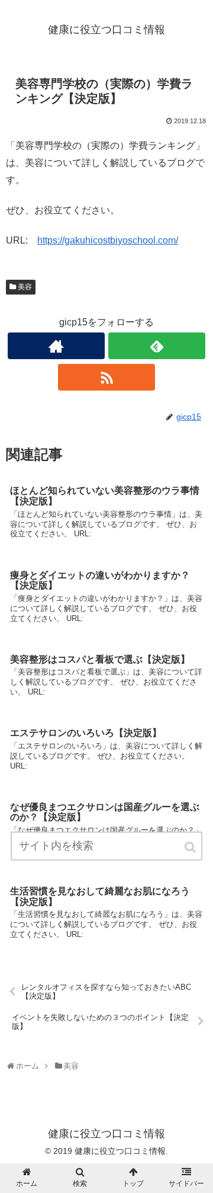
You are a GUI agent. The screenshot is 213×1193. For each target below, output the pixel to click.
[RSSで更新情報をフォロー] (106, 377)
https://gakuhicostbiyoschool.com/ (107, 240)
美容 (25, 287)
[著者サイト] (56, 345)
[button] (191, 847)
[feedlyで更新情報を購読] (156, 345)
